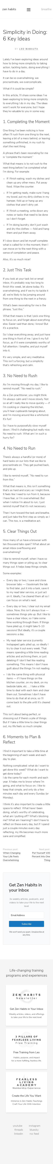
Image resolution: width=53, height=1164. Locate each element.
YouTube (17, 1126)
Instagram (34, 1126)
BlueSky (34, 1130)
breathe (46, 9)
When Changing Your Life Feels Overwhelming (11, 857)
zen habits (9, 9)
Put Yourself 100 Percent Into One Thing (41, 857)
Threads (18, 1130)
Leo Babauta (28, 49)
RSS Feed (34, 1134)
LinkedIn (18, 1134)
